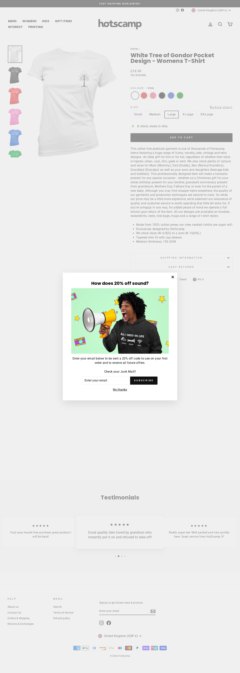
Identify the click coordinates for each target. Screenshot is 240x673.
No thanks (120, 389)
